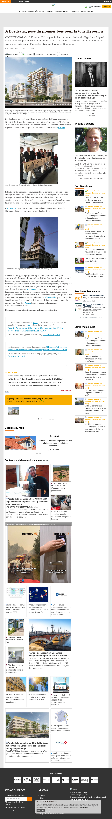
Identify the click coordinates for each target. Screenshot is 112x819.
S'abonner (106, 6)
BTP (20, 11)
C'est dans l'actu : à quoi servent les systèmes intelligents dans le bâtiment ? (27, 521)
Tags (13, 807)
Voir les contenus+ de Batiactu (15, 805)
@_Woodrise (13, 330)
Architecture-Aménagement (33, 11)
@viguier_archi (47, 328)
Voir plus (91, 113)
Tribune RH (74, 11)
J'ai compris (40, 810)
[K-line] (17, 777)
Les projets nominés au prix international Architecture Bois (33, 386)
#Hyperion (51, 347)
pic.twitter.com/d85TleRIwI (54, 349)
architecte (11, 208)
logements (31, 289)
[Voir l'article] (69, 521)
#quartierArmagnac (16, 328)
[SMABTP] (27, 777)
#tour (30, 325)
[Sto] (94, 777)
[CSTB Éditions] (75, 777)
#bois (35, 322)
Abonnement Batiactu (45, 798)
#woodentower (14, 349)
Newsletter (107, 1)
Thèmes (7, 807)
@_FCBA (58, 328)
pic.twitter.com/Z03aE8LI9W (33, 330)
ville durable (50, 297)
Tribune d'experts (86, 11)
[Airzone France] (65, 777)
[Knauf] (85, 777)
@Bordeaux (61, 347)
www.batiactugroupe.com (79, 792)
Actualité (5, 1)
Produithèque (18, 1)
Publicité (41, 795)
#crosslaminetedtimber (31, 349)
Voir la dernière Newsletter (14, 799)
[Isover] (46, 777)
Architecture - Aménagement (46, 54)
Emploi (28, 1)
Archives (7, 802)
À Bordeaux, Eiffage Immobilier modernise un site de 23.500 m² (35, 379)
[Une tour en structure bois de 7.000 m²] (71, 103)
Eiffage (61, 127)
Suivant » (53, 419)
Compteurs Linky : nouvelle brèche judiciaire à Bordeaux (32, 376)
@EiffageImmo (32, 328)
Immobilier (49, 11)
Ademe (28, 303)
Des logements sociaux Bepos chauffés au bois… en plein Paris (34, 382)
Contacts (41, 793)
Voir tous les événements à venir (91, 318)
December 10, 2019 (51, 334)
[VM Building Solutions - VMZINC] (36, 777)
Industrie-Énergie (61, 11)
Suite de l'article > (66, 390)
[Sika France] (56, 777)
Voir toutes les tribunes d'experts (91, 178)
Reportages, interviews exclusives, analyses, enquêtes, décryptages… (31, 400)
